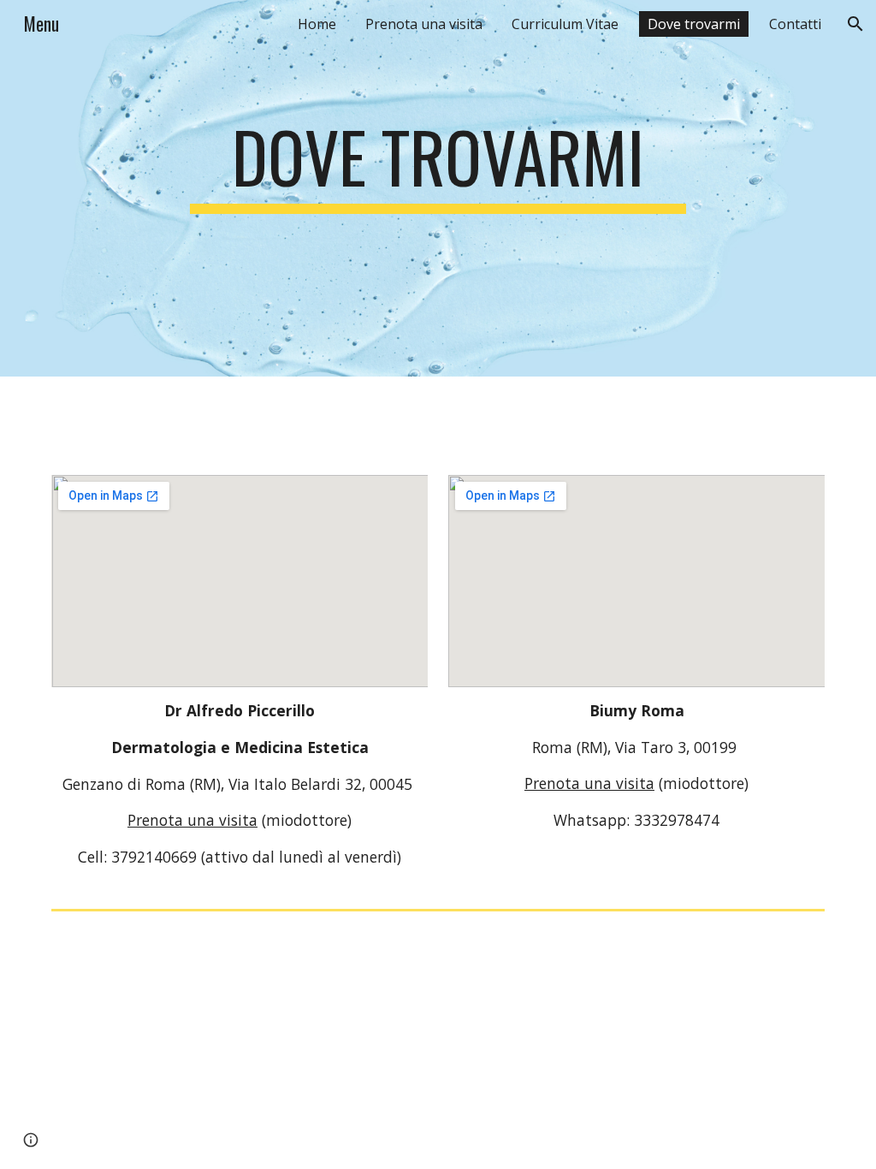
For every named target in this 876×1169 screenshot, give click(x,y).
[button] (855, 24)
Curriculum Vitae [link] (565, 24)
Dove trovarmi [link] (694, 24)
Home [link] (317, 24)
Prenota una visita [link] (423, 24)
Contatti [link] (795, 24)
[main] (437, 164)
